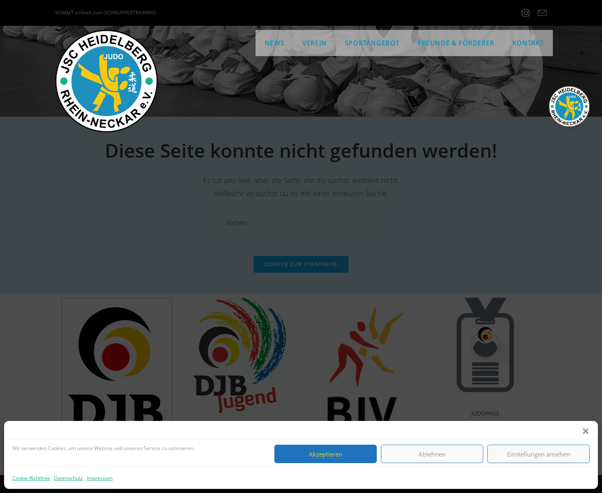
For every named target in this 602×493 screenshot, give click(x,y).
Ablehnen (432, 454)
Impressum (100, 478)
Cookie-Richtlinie (31, 478)
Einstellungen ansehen (538, 454)
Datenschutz (68, 478)
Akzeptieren (325, 454)
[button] (586, 431)
